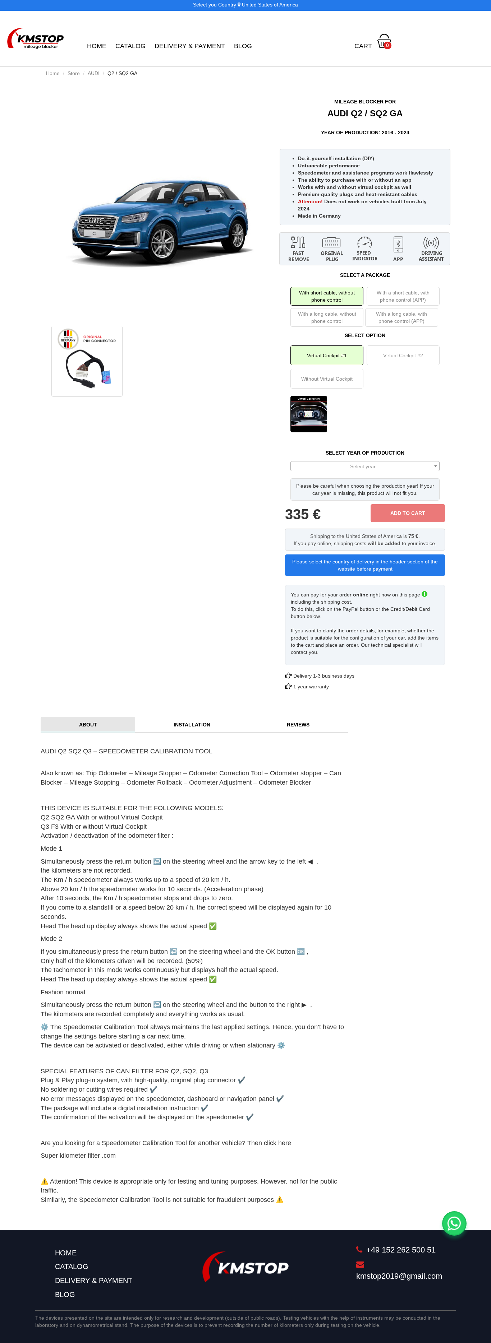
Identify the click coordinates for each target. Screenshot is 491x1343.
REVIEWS (298, 725)
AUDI (94, 73)
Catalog (130, 46)
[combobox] (365, 466)
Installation (192, 725)
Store (74, 73)
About (88, 725)
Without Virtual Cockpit (327, 379)
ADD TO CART (407, 513)
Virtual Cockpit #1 (327, 355)
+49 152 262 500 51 (400, 1249)
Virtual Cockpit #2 (403, 355)
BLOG (243, 46)
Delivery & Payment (190, 46)
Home (96, 46)
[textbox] (365, 466)
